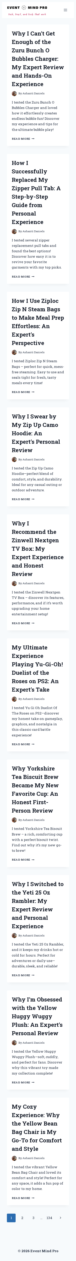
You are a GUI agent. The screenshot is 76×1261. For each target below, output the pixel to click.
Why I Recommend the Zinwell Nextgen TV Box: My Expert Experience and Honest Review (38, 549)
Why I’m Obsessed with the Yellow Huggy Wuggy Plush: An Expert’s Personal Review (37, 1016)
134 (49, 1217)
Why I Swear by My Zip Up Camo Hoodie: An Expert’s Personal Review (36, 433)
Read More (23, 138)
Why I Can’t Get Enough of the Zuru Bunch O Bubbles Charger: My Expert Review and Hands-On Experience (38, 59)
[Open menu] (65, 10)
